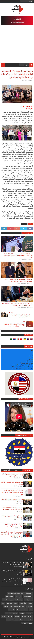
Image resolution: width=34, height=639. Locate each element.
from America (28, 596)
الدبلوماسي (24, 223)
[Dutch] (14, 339)
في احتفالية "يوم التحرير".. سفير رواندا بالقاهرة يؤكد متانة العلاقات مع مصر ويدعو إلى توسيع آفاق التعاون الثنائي (17, 255)
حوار (11, 606)
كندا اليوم (30, 616)
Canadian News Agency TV (16, 593)
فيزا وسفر (15, 613)
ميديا (8, 619)
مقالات (3, 616)
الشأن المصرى (23, 603)
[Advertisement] (17, 45)
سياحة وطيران (24, 609)
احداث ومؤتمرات (28, 599)
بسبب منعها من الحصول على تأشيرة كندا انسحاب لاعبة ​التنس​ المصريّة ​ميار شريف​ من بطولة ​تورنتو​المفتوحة (12, 533)
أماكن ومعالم (18, 596)
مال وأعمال (17, 616)
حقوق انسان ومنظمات (19, 606)
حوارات (6, 606)
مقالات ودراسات (28, 619)
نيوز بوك (30, 623)
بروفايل (15, 603)
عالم (18, 609)
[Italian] (18, 339)
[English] (31, 339)
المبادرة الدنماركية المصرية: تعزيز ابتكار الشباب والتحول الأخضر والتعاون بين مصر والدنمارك (17, 304)
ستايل (30, 609)
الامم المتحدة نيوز (14, 599)
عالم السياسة (11, 609)
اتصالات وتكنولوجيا (9, 596)
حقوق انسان (29, 606)
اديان (21, 599)
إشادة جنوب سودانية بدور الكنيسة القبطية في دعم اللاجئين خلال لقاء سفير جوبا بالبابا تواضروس (18, 280)
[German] (25, 339)
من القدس (20, 619)
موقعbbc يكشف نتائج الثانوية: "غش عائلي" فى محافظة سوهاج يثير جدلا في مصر (12, 492)
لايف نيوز (24, 616)
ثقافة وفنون (9, 603)
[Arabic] (11, 339)
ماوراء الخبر (9, 616)
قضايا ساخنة (8, 613)
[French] (28, 339)
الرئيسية (30, 603)
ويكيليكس (24, 623)
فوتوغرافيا (22, 613)
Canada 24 (29, 593)
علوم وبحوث (29, 613)
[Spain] (21, 339)
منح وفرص (13, 619)
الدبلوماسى (5, 599)
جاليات (3, 603)
